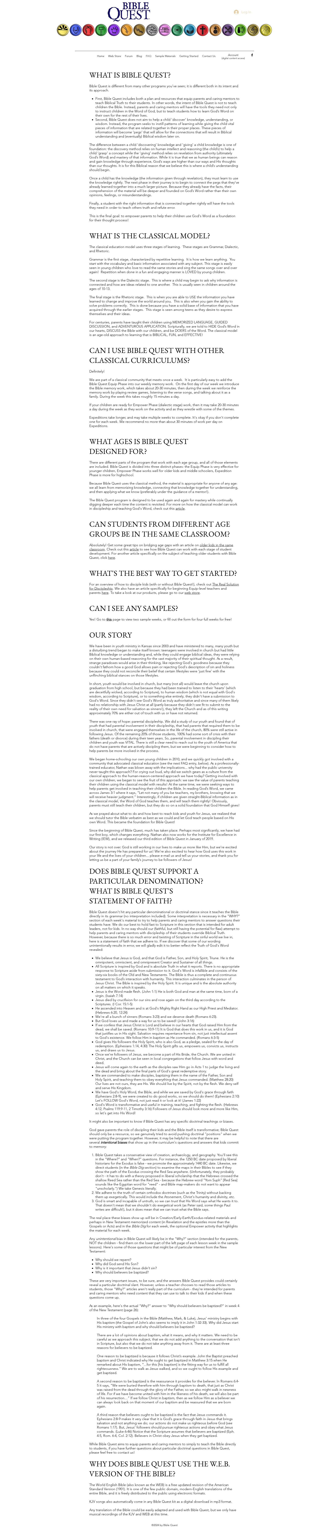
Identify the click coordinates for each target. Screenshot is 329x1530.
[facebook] (252, 55)
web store (192, 593)
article (180, 508)
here (111, 558)
